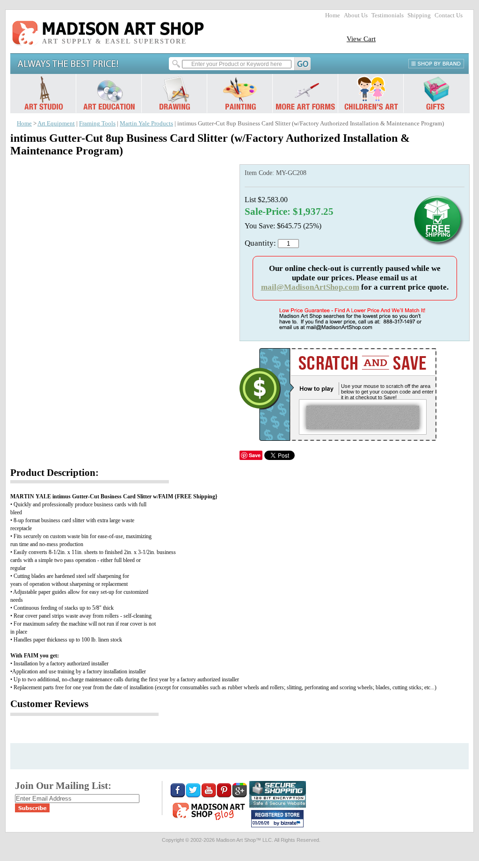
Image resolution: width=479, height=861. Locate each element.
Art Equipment (56, 123)
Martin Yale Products (146, 123)
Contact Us (449, 15)
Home (332, 15)
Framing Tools (97, 123)
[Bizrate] (292, 823)
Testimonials (387, 15)
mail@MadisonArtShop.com (310, 287)
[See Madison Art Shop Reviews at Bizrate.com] (277, 818)
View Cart (361, 39)
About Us (356, 15)
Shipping (419, 15)
